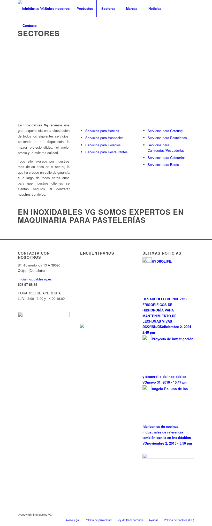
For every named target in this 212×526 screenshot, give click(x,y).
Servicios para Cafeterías (167, 157)
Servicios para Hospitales (104, 137)
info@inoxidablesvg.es (35, 279)
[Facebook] (19, 42)
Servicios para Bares (163, 164)
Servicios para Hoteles (102, 130)
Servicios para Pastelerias (167, 137)
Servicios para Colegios (103, 144)
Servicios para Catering (165, 130)
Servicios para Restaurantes (106, 151)
